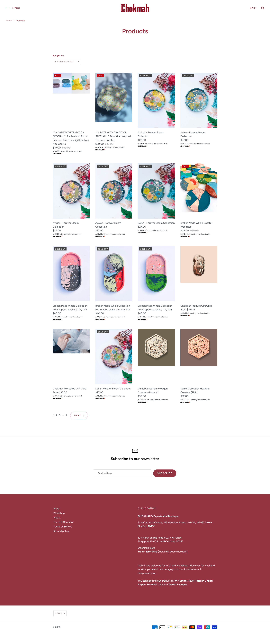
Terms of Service (62, 526)
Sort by (58, 56)
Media (56, 517)
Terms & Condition (63, 522)
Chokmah (65, 627)
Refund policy (61, 531)
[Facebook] (207, 613)
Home (9, 20)
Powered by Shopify (85, 627)
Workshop (59, 513)
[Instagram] (215, 613)
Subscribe (164, 473)
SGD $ (58, 613)
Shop (56, 508)
